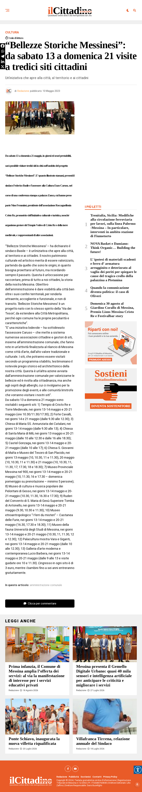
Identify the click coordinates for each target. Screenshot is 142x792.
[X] (2, 66)
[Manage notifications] (137, 784)
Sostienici (86, 777)
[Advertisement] (111, 126)
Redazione (23, 91)
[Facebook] (2, 45)
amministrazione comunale (46, 585)
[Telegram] (2, 56)
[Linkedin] (2, 61)
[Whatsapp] (2, 51)
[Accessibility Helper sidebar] (138, 770)
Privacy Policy (110, 777)
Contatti (96, 777)
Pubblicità (74, 777)
